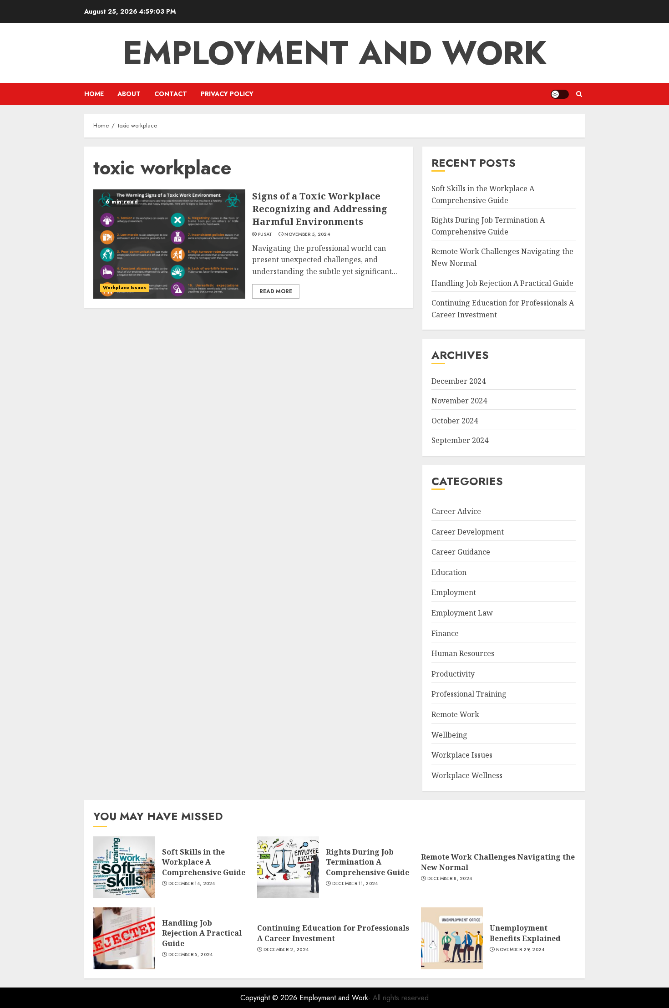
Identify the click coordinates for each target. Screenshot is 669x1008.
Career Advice (456, 511)
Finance (445, 633)
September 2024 (459, 440)
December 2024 (458, 381)
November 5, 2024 (307, 234)
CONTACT (170, 93)
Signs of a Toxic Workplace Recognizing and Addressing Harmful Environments (319, 209)
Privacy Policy (227, 93)
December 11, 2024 (355, 884)
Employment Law (462, 613)
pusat (265, 234)
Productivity (453, 674)
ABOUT (129, 93)
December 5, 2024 (190, 955)
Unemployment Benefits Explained (525, 933)
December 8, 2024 (449, 879)
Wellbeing (449, 735)
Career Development (467, 532)
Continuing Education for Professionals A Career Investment (333, 933)
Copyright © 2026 (269, 998)
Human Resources (462, 653)
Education (448, 572)
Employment (453, 592)
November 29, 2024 (520, 950)
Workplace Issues (125, 287)
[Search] (579, 94)
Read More (275, 291)
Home (94, 93)
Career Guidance (460, 552)
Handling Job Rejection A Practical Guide (502, 283)
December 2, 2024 (286, 950)
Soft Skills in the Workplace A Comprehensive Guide (203, 862)
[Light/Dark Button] (560, 94)
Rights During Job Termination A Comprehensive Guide (367, 862)
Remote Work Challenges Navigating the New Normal (498, 862)
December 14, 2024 (191, 884)
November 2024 (459, 401)
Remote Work (455, 714)
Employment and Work (335, 52)
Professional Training (469, 694)
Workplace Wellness (466, 775)
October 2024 (454, 421)
